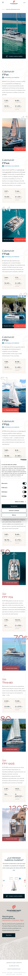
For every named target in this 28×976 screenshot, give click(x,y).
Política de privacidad (10, 974)
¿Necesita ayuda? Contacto (14, 962)
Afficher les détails (19, 501)
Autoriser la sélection (14, 510)
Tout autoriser (14, 506)
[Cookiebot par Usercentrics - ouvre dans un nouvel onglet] (20, 460)
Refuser (14, 515)
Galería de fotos (14, 965)
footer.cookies (19, 974)
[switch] (24, 488)
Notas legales (10, 972)
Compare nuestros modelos (15, 56)
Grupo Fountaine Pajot (14, 969)
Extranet (4, 972)
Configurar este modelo (20, 149)
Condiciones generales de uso (20, 972)
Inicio (3, 9)
